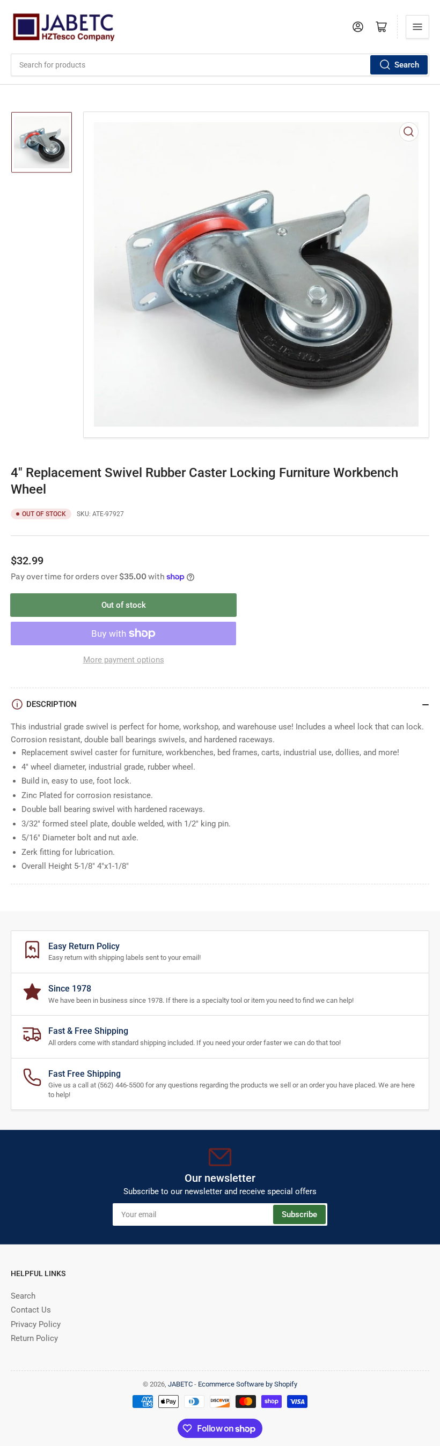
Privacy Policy (36, 1324)
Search (406, 65)
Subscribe (299, 1214)
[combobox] (220, 65)
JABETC (180, 1384)
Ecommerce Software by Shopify (247, 1384)
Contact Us (31, 1310)
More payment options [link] (123, 660)
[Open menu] (417, 27)
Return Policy (34, 1338)
